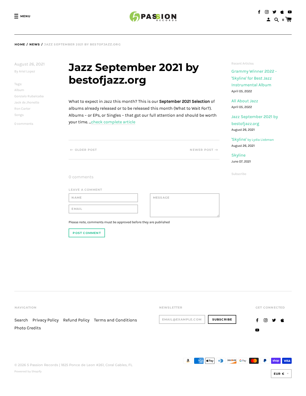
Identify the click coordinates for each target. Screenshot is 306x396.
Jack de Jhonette (26, 102)
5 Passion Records (42, 365)
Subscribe (238, 174)
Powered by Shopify (28, 371)
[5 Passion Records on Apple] (282, 11)
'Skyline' (239, 139)
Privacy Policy (46, 320)
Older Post (86, 150)
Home (20, 44)
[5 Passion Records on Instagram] (267, 11)
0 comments (23, 124)
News (34, 44)
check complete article (113, 122)
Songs (19, 115)
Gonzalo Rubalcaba (29, 96)
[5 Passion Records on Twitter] (274, 11)
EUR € (279, 373)
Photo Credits (27, 328)
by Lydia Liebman (260, 140)
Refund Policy (76, 320)
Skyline (238, 155)
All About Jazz (244, 100)
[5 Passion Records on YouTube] (290, 11)
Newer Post (201, 150)
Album (19, 90)
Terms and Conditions (115, 320)
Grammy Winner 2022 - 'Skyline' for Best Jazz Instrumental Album (254, 78)
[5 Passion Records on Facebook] (259, 11)
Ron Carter (22, 109)
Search (21, 320)
